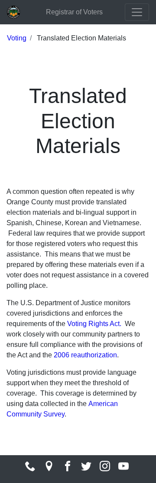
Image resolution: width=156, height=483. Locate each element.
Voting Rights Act (93, 323)
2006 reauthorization (85, 355)
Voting (16, 38)
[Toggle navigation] (137, 12)
